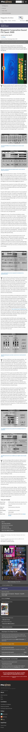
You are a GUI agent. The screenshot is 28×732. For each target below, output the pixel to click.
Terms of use (3, 725)
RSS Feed (5, 716)
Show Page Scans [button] (23, 20)
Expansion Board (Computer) (8, 593)
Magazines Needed (5, 706)
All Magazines (5, 5)
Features (4, 8)
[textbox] (18, 2)
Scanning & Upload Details (6, 708)
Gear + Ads (4, 10)
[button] (21, 17)
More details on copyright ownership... (7, 541)
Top (2, 523)
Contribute (16, 667)
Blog (4, 719)
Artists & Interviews (6, 13)
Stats (2, 699)
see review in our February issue (19, 309)
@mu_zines (5, 714)
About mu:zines (4, 695)
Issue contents (7, 523)
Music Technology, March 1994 (11, 39)
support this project (20, 639)
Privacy (2, 727)
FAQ (2, 697)
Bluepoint (17, 593)
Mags (6, 20)
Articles (14, 20)
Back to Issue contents (7, 627)
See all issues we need (7, 663)
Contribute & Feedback (6, 704)
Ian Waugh (3, 37)
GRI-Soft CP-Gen (5, 527)
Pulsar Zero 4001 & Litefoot (8, 530)
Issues (9, 20)
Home (2, 20)
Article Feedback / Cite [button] (7, 585)
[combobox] (20, 2)
